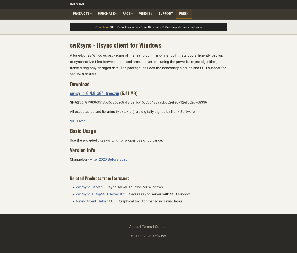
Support (165, 13)
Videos (144, 13)
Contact (161, 227)
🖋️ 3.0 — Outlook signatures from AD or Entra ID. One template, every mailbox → (148, 27)
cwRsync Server (89, 187)
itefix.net (77, 4)
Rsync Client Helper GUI (95, 201)
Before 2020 (117, 159)
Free (183, 13)
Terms (147, 227)
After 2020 (98, 159)
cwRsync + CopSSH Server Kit (100, 194)
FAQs (127, 13)
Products (81, 13)
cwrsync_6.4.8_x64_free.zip (94, 93)
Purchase (106, 13)
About (134, 227)
